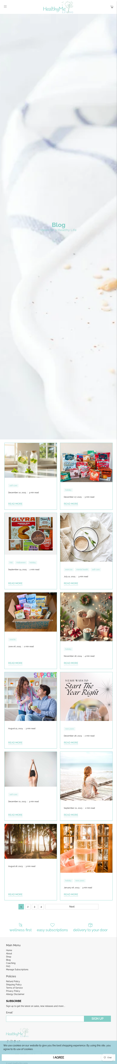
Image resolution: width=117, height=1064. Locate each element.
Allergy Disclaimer (15, 994)
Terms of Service (14, 988)
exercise (68, 570)
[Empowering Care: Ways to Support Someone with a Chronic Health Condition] (31, 696)
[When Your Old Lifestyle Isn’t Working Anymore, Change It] (86, 848)
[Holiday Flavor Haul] (86, 462)
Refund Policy (13, 981)
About (9, 953)
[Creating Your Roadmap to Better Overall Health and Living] (31, 841)
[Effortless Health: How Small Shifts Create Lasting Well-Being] (31, 460)
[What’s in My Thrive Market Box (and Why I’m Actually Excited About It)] (31, 612)
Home (9, 950)
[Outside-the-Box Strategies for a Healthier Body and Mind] (86, 537)
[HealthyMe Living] (58, 7)
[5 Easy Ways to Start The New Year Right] (86, 696)
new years (69, 729)
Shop (8, 956)
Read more (15, 503)
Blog (8, 960)
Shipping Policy (14, 984)
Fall (11, 562)
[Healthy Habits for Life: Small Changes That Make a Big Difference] (86, 776)
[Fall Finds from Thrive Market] (31, 534)
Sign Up (97, 1018)
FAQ (8, 966)
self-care (13, 486)
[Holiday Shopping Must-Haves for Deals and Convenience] (86, 616)
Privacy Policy (13, 991)
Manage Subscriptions (17, 969)
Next (71, 906)
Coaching (11, 963)
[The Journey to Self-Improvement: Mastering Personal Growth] (31, 769)
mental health (82, 570)
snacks (13, 639)
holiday (68, 490)
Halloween (21, 562)
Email (9, 1012)
